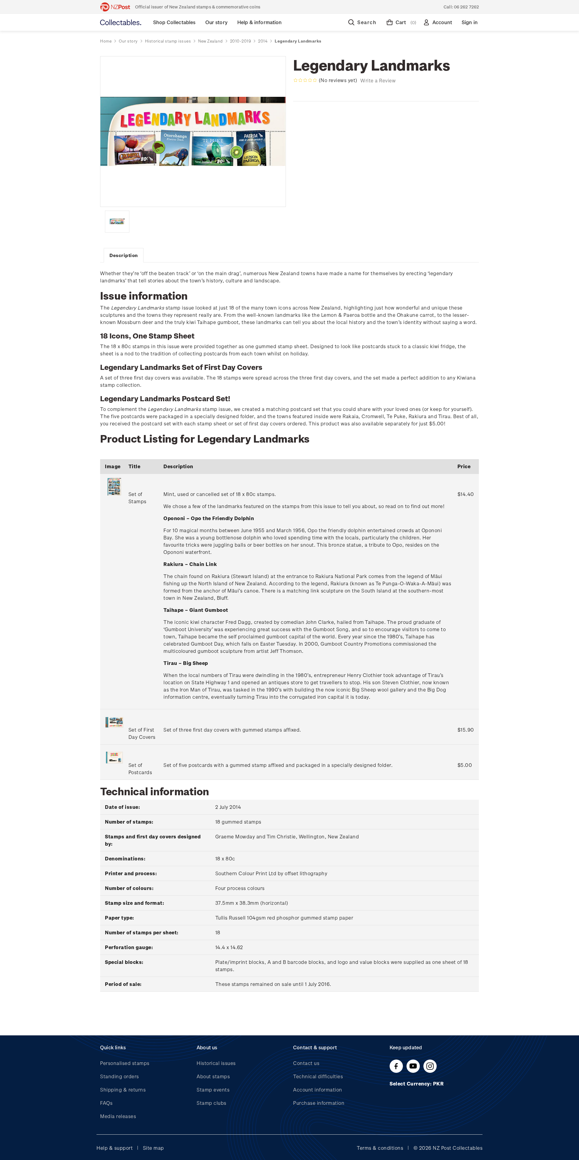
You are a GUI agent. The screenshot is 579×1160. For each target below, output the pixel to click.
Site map (153, 1148)
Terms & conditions (380, 1148)
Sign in (470, 22)
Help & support (114, 1148)
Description (123, 255)
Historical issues (216, 1063)
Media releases (118, 1116)
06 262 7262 (466, 6)
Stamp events (213, 1089)
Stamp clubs (211, 1103)
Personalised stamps (125, 1063)
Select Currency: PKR (417, 1083)
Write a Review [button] (378, 80)
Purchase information (318, 1103)
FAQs (106, 1103)
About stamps (213, 1076)
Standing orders (119, 1076)
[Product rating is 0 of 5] (305, 80)
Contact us (306, 1063)
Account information (317, 1089)
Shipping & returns (123, 1089)
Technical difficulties (318, 1076)
